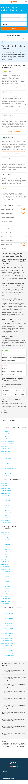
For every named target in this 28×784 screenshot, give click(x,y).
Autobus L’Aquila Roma (7, 233)
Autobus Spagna (5, 517)
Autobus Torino (5, 539)
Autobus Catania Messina (7, 240)
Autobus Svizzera (5, 520)
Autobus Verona (5, 559)
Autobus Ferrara (5, 601)
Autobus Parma (5, 584)
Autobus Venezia (5, 556)
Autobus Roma (5, 532)
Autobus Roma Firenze (7, 643)
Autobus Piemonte (6, 458)
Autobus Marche (5, 453)
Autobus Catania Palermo (7, 217)
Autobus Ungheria (6, 522)
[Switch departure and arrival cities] (22, 17)
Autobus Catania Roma (7, 618)
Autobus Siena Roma (6, 635)
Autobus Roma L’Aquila (7, 225)
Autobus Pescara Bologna (7, 653)
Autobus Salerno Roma (7, 650)
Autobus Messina (5, 561)
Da (2, 14)
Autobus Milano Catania (7, 621)
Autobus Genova (5, 544)
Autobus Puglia (5, 461)
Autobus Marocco (5, 495)
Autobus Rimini (5, 603)
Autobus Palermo (5, 542)
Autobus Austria (5, 483)
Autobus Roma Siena (6, 640)
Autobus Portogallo (6, 503)
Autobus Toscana (5, 466)
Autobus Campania (6, 439)
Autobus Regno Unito (6, 505)
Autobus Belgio (5, 485)
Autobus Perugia (5, 591)
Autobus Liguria (5, 448)
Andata (3, 23)
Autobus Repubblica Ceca (7, 508)
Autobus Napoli (5, 537)
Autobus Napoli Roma (6, 630)
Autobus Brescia (5, 571)
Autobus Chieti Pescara (7, 638)
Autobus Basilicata (6, 434)
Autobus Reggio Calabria (7, 574)
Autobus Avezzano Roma (7, 658)
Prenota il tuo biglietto (14, 87)
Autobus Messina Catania (7, 229)
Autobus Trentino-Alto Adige (8, 468)
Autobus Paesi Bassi (6, 498)
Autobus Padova (5, 566)
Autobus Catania (5, 554)
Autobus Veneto (5, 476)
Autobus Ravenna (5, 598)
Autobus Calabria (5, 436)
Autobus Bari (4, 552)
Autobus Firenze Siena (7, 613)
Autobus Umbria (5, 471)
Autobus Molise (5, 456)
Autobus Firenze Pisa (6, 623)
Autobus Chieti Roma (6, 626)
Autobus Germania (6, 490)
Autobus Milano (5, 534)
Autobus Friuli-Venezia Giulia (8, 443)
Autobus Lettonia (5, 493)
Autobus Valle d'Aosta (6, 473)
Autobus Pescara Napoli (7, 236)
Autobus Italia (5, 424)
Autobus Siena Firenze (6, 221)
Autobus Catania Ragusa (7, 628)
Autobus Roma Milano (7, 633)
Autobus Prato (5, 581)
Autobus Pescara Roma (7, 209)
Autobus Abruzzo (5, 431)
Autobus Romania (5, 510)
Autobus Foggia (5, 589)
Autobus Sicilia (5, 463)
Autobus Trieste (5, 564)
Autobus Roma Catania (7, 611)
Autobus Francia (5, 488)
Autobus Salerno (5, 596)
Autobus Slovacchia (6, 513)
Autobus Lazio (5, 446)
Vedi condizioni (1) (4, 248)
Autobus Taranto (5, 569)
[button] (26, 2)
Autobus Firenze (5, 547)
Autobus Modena (5, 579)
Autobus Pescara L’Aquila (7, 655)
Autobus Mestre (5, 576)
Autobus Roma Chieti (6, 645)
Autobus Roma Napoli (6, 616)
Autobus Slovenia (5, 515)
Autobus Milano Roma (6, 244)
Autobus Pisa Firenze (6, 648)
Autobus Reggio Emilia (7, 593)
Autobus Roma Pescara (7, 213)
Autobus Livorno (5, 586)
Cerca (14, 29)
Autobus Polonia (5, 500)
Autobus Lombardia (6, 451)
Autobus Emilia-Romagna (7, 441)
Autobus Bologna (5, 549)
